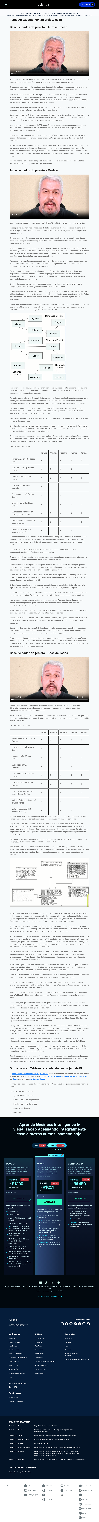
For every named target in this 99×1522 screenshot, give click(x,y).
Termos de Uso (14, 1361)
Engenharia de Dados (41, 1431)
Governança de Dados (66, 1430)
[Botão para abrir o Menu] (6, 4)
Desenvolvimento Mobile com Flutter (46, 1447)
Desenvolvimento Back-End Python (45, 1453)
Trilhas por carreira (19, 1422)
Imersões (68, 1342)
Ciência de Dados (40, 1430)
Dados (15, 1079)
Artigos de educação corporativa (71, 1354)
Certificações (39, 1373)
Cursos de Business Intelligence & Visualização (59, 13)
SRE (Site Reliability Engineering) (59, 1439)
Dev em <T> (39, 1357)
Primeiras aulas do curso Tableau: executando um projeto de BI (69, 15)
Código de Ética (14, 1369)
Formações (38, 1342)
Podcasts (68, 1350)
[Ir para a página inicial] (43, 4)
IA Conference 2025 (41, 1365)
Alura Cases (68, 1338)
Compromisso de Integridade (18, 1357)
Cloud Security (39, 1435)
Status (11, 1377)
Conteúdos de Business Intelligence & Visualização (25, 15)
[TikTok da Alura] (88, 1324)
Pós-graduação (22, 1472)
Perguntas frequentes (16, 1401)
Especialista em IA (51, 1426)
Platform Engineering (41, 1439)
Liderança (37, 1459)
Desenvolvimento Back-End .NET (66, 1451)
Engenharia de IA (39, 1426)
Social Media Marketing (65, 1459)
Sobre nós (12, 1338)
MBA (29, 1472)
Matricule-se (18, 1198)
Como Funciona (40, 1338)
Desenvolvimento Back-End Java (68, 1453)
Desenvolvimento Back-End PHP (44, 1451)
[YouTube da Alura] (62, 1324)
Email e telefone (14, 1397)
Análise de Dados (52, 1430)
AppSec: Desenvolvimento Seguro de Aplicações (60, 1435)
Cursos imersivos (40, 1369)
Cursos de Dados (33, 13)
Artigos (67, 1346)
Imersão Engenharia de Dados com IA (77, 1359)
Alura (23, 13)
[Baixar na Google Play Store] (80, 1324)
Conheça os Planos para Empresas (49, 1296)
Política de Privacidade (16, 1354)
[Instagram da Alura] (75, 1324)
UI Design (37, 1443)
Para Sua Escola (14, 1350)
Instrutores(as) (39, 1354)
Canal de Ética (13, 1365)
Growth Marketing (79, 1459)
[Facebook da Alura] (67, 1324)
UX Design (44, 1443)
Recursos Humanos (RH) (49, 1459)
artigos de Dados (38, 1079)
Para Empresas (13, 1346)
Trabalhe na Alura (14, 1342)
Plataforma (38, 1346)
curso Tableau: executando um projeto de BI (30, 1074)
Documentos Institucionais (17, 1373)
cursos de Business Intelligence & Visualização (67, 1076)
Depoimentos (39, 1350)
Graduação (12, 1472)
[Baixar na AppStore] (84, 1324)
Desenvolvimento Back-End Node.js (45, 1455)
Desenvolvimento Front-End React (69, 1447)
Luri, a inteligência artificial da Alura (46, 1361)
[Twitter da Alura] (71, 1324)
